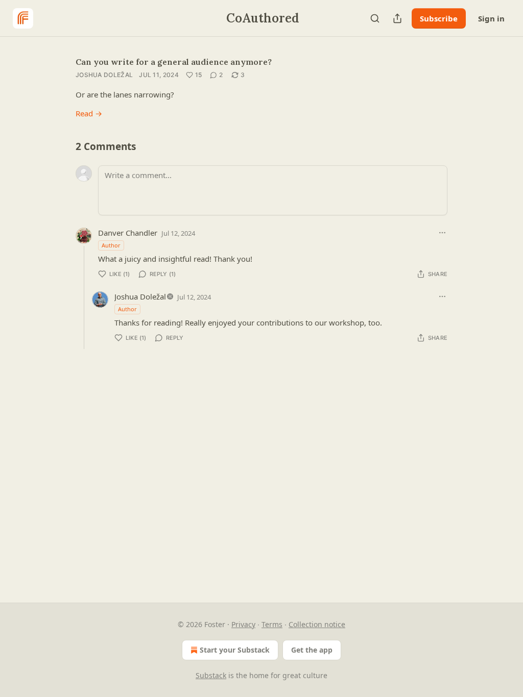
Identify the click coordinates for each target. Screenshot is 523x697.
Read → (89, 113)
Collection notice (317, 624)
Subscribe (439, 18)
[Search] (375, 18)
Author (111, 245)
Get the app (311, 650)
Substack (211, 675)
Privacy (243, 624)
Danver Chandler (127, 233)
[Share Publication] (397, 18)
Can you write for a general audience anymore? (174, 62)
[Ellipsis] (442, 233)
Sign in (491, 18)
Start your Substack (235, 650)
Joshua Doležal (104, 75)
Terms (272, 624)
